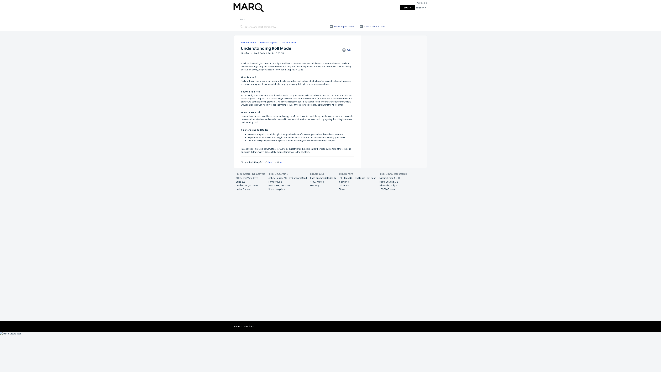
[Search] (241, 27)
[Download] (324, 144)
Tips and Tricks (288, 42)
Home (242, 18)
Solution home (248, 42)
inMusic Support (268, 42)
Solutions (249, 326)
